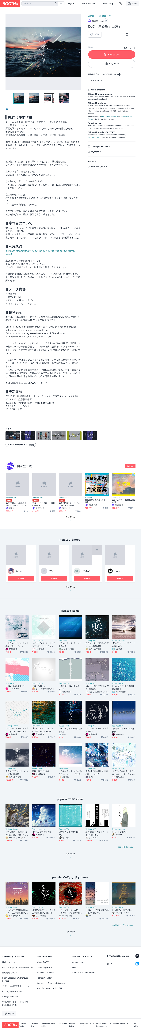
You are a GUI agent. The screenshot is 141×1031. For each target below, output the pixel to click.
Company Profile (22, 1025)
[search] (55, 4)
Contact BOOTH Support (83, 972)
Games (91, 16)
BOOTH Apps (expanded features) (17, 967)
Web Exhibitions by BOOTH (49, 988)
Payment (95, 151)
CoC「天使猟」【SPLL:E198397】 (123, 501)
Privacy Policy (72, 1025)
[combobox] (39, 3)
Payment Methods (45, 972)
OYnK (51, 571)
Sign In (71, 4)
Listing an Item (8, 962)
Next (79, 52)
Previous (8, 52)
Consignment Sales (10, 996)
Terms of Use (34, 1025)
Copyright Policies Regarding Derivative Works (15, 1003)
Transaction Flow (44, 978)
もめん (19, 571)
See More (70, 587)
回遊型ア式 (24, 466)
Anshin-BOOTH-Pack (109, 116)
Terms (91, 161)
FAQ (74, 967)
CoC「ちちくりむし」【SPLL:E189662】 (43, 504)
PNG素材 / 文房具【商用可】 (95, 501)
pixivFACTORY (93, 137)
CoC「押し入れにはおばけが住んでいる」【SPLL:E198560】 (17, 504)
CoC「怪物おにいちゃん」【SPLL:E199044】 (69, 504)
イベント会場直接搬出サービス (15, 986)
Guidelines (63, 1023)
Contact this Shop (96, 166)
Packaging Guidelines (12, 991)
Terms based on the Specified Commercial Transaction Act (112, 1025)
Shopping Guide (44, 967)
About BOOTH (88, 4)
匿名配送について (10, 972)
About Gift (95, 80)
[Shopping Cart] (120, 3)
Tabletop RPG (104, 16)
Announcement (79, 962)
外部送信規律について (87, 1025)
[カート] (105, 20)
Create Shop (107, 4)
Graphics (88, 497)
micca (118, 571)
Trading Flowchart (99, 146)
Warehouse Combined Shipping (51, 983)
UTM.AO (86, 571)
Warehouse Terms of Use (48, 1025)
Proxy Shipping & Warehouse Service (15, 979)
